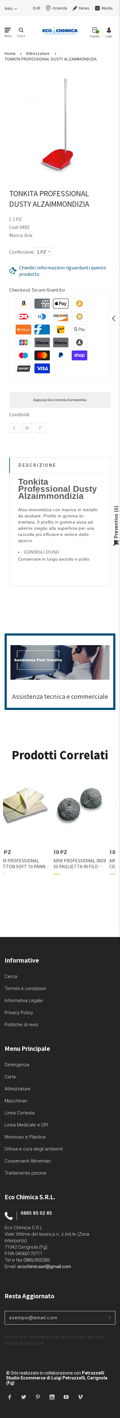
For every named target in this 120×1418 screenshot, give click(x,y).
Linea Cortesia (19, 1113)
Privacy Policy (19, 1012)
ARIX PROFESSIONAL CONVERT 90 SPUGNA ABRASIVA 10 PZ (86, 863)
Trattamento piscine (25, 1173)
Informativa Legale (24, 1000)
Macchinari (16, 1101)
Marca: (16, 235)
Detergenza (17, 1065)
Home (10, 53)
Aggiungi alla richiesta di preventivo (60, 400)
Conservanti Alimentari (28, 1161)
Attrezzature (38, 53)
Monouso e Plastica (25, 1137)
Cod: (14, 227)
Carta (10, 1077)
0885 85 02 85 (36, 1213)
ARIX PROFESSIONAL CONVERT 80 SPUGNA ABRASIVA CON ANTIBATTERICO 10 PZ (31, 863)
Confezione (21, 251)
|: (10, 219)
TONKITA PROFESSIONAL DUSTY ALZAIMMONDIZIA (51, 59)
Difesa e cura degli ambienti (34, 1149)
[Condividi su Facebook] (14, 428)
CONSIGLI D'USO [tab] (41, 551)
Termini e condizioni (25, 988)
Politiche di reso (21, 1024)
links (9, 8)
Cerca (11, 976)
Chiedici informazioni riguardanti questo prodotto (62, 270)
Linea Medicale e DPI (26, 1125)
